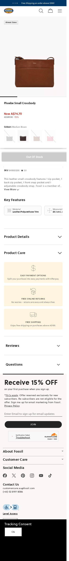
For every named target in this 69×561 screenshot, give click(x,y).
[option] (34, 56)
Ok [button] (13, 532)
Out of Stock (34, 157)
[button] (33, 236)
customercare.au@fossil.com (19, 488)
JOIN (33, 424)
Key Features (14, 200)
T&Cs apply (12, 395)
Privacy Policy (12, 405)
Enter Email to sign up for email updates (29, 414)
